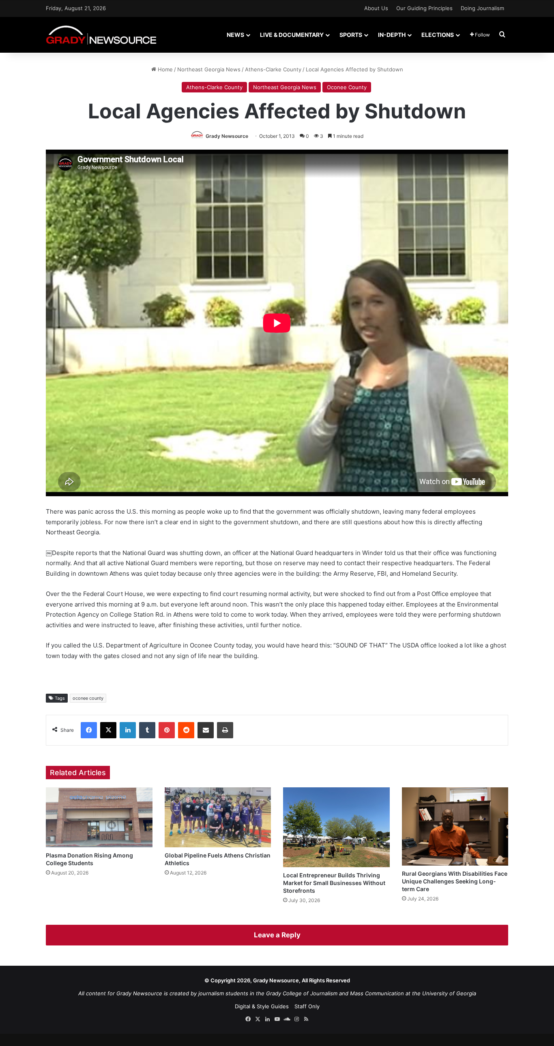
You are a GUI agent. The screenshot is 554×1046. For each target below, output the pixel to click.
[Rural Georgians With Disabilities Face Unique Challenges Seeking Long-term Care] (455, 826)
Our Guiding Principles (424, 8)
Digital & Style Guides (262, 1006)
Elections (437, 34)
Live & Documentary (292, 34)
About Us (376, 8)
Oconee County (347, 87)
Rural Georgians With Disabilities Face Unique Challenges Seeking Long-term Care (454, 881)
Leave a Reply (277, 935)
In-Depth (392, 34)
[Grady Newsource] (101, 35)
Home (164, 69)
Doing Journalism (482, 8)
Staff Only (307, 1006)
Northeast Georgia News (208, 69)
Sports (350, 34)
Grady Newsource (227, 136)
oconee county (88, 698)
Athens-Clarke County (273, 69)
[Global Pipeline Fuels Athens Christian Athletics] (218, 817)
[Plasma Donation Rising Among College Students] (99, 817)
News (235, 34)
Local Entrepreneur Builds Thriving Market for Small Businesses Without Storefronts (334, 883)
